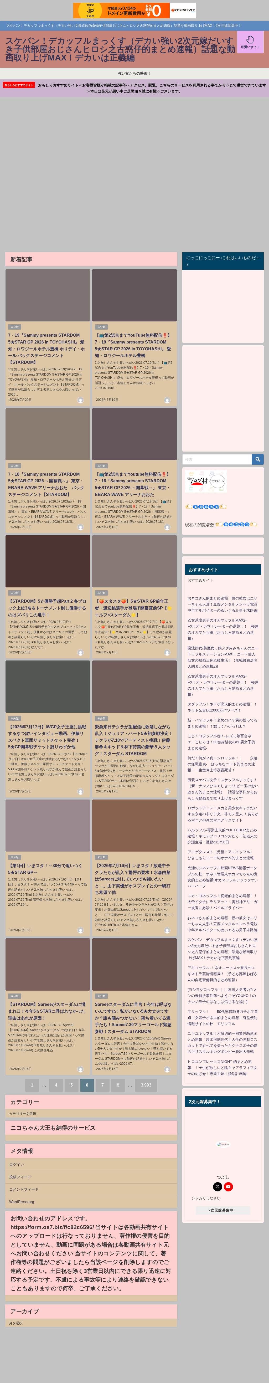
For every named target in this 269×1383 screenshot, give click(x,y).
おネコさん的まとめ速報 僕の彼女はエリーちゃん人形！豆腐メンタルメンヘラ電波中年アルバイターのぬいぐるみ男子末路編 (222, 604)
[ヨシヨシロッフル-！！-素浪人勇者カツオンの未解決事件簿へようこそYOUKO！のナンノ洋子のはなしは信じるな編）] (222, 995)
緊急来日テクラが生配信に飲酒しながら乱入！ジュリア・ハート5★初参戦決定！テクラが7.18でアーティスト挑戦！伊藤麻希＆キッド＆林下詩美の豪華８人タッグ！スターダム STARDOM (134, 740)
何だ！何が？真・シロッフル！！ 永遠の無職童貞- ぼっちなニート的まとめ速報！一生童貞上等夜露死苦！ (222, 764)
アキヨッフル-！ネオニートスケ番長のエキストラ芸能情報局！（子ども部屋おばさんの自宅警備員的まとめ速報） (222, 974)
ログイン (16, 1164)
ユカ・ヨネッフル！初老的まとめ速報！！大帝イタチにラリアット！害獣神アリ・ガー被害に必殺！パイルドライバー (222, 902)
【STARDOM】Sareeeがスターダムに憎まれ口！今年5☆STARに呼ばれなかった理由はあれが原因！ (46, 1011)
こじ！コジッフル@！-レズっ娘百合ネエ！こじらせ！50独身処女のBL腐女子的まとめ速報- (221, 742)
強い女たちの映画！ (134, 73)
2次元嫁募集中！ (223, 1210)
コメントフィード (24, 1189)
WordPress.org (21, 1201)
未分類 (15, 327)
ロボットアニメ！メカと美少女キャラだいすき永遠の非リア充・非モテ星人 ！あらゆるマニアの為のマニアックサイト (223, 814)
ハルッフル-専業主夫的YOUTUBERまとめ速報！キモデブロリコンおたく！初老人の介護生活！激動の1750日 (222, 836)
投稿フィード (20, 1177)
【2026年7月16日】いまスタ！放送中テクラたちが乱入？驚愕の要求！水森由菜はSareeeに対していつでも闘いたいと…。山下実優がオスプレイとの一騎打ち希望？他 (132, 878)
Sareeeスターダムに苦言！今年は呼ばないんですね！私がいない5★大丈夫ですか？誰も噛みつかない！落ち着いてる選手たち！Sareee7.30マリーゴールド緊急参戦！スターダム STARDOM (133, 1017)
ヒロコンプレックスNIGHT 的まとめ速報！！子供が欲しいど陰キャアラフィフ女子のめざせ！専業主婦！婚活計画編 (222, 1067)
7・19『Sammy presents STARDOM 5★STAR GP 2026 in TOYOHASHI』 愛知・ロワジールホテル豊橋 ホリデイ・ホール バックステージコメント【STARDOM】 (46, 348)
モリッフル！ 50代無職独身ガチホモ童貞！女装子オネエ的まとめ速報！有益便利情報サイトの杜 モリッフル (223, 1018)
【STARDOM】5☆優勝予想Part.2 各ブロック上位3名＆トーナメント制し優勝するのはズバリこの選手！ (47, 608)
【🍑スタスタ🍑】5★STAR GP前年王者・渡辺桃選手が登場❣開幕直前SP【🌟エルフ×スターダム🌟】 (133, 608)
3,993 (146, 1085)
